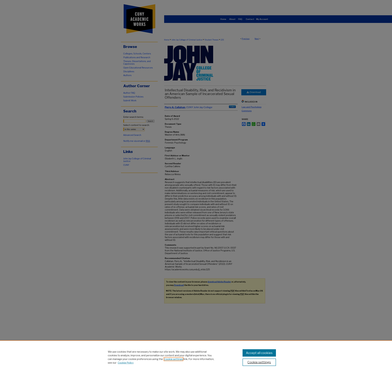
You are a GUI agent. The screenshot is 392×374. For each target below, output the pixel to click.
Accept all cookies (259, 353)
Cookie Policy (126, 362)
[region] (196, 357)
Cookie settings (173, 359)
